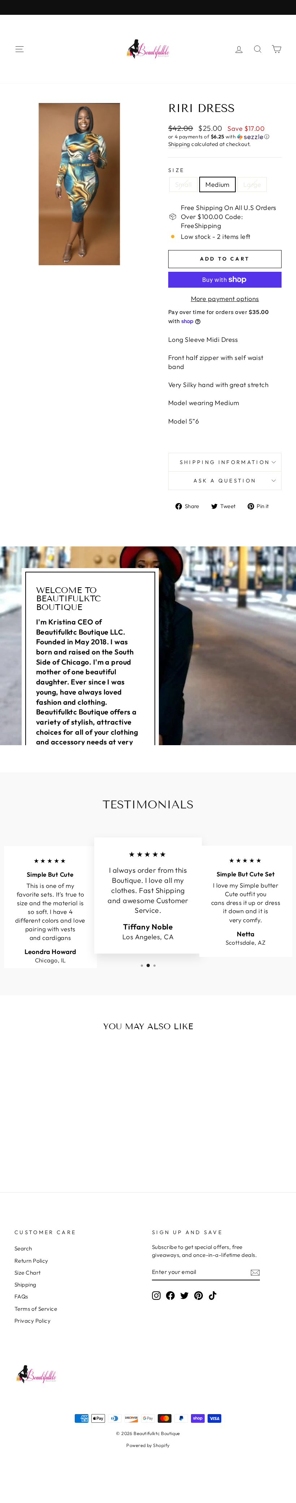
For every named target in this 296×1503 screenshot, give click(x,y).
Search (23, 1248)
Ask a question (224, 480)
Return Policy (31, 1260)
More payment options (225, 299)
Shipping (179, 144)
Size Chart (27, 1272)
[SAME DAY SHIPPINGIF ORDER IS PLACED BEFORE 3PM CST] (148, 7)
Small (183, 184)
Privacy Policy (32, 1320)
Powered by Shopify (147, 1445)
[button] (225, 136)
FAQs (21, 1296)
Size (176, 170)
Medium (217, 184)
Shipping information (225, 462)
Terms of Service (35, 1308)
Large (252, 184)
